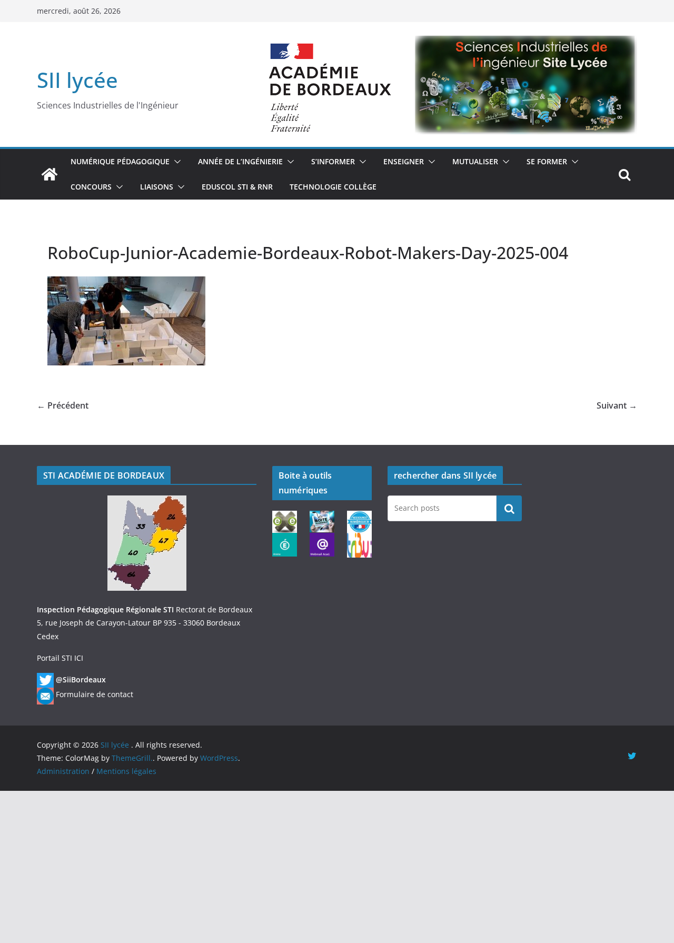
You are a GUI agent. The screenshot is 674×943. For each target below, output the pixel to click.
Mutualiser (475, 161)
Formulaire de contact (94, 694)
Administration (63, 771)
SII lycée (77, 79)
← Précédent (62, 405)
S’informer (333, 161)
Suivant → (617, 405)
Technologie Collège (333, 187)
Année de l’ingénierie (240, 161)
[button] (175, 161)
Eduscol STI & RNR (237, 187)
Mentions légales (126, 771)
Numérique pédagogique (120, 161)
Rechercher (509, 508)
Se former (547, 161)
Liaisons (156, 187)
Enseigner (403, 161)
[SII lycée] (49, 174)
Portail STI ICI (60, 658)
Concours (91, 187)
